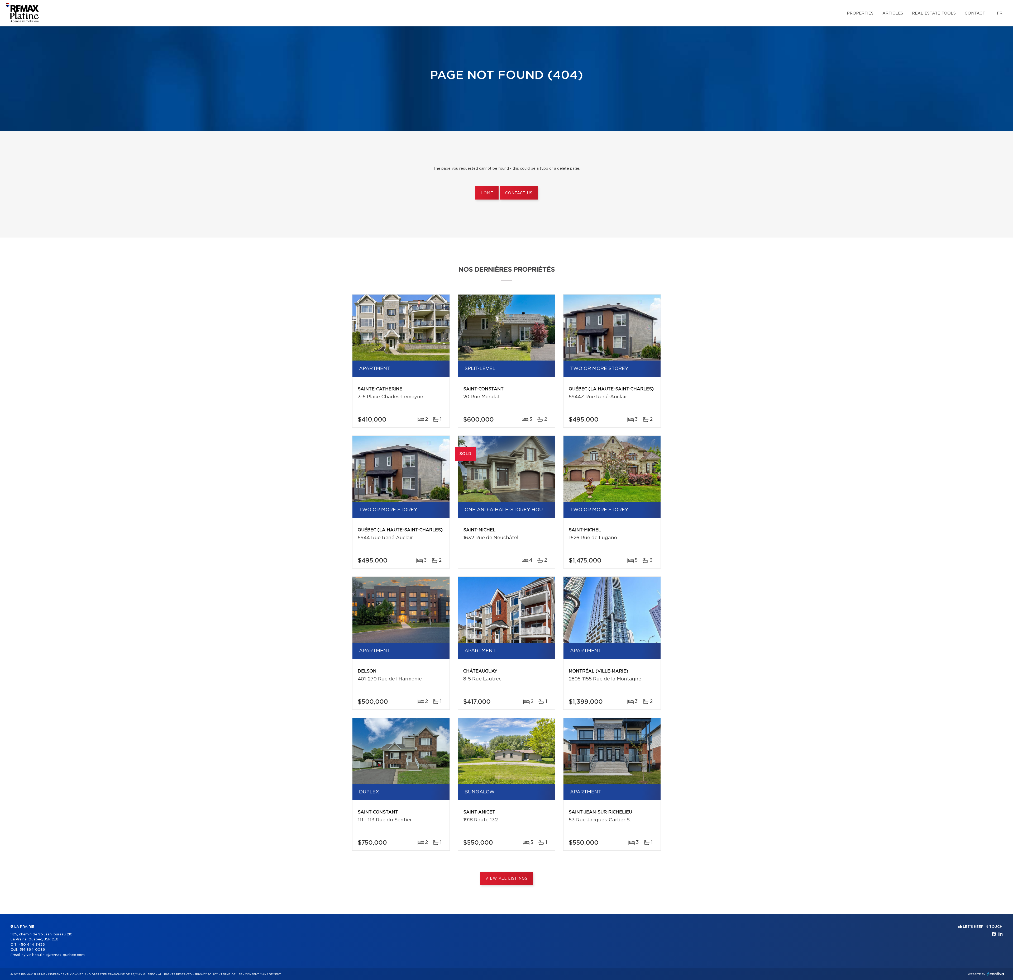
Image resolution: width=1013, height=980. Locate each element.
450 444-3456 (31, 944)
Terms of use (231, 974)
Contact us (518, 193)
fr (999, 13)
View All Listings (506, 878)
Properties (860, 13)
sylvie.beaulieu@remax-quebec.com (53, 955)
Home (487, 193)
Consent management (263, 974)
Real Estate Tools (934, 13)
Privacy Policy (206, 974)
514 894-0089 (32, 949)
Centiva (995, 974)
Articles (892, 13)
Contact (975, 13)
